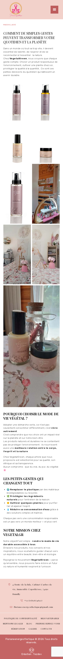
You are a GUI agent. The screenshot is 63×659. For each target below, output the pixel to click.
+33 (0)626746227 (34, 600)
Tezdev (37, 654)
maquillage (9, 25)
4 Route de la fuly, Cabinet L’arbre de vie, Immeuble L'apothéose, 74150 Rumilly (32, 589)
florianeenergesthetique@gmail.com (33, 607)
